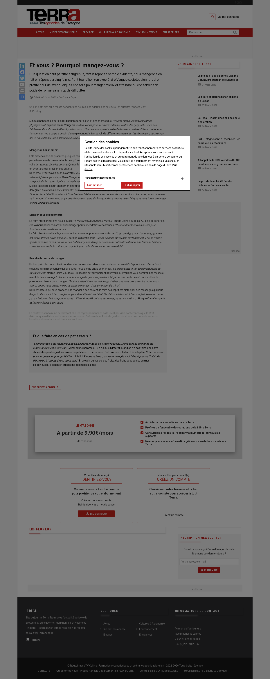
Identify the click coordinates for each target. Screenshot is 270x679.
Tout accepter (131, 185)
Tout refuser (94, 185)
